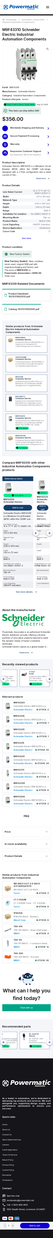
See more (26, 238)
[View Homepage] (21, 7)
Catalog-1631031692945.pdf (23, 309)
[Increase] (12, 1225)
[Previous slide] (36, 533)
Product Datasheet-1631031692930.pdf (19, 295)
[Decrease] (5, 1225)
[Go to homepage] (26, 1083)
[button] (26, 128)
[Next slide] (49, 533)
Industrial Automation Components (18, 22)
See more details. (24, 592)
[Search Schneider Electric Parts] (23, 625)
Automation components (33, 19)
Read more (41, 178)
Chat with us (26, 1007)
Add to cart (34, 1225)
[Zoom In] (47, 49)
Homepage (11, 19)
